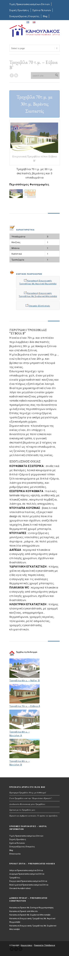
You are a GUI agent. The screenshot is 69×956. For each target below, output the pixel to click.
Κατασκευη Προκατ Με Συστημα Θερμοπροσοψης (31, 907)
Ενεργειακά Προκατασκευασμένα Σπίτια (28, 881)
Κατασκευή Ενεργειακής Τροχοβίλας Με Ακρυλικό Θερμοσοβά (37, 282)
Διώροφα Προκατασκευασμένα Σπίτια (26, 873)
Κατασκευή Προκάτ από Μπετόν (23, 911)
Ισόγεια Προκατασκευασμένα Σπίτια (26, 870)
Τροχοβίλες (14, 877)
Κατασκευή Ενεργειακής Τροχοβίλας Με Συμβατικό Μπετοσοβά (38, 294)
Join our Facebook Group (12, 75)
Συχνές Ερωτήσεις (19, 10)
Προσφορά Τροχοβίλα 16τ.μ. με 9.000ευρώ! (27, 792)
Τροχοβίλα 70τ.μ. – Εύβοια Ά (24, 706)
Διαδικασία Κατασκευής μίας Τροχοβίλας (27, 804)
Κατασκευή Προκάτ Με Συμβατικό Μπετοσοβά (29, 914)
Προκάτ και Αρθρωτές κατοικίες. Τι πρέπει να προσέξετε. (33, 815)
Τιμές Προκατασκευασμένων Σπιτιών (29, 4)
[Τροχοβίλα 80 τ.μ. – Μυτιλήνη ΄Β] (24, 757)
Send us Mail (12, 949)
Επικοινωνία (16, 22)
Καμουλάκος (26, 945)
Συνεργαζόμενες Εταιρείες (24, 16)
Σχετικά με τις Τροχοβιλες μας (22, 810)
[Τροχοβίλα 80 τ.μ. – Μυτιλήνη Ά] (24, 728)
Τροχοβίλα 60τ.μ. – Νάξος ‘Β (24, 680)
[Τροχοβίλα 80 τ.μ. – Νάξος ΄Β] (24, 676)
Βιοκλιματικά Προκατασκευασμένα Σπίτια (28, 884)
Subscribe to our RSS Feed (20, 949)
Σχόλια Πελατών (41, 10)
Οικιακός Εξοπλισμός (39, 305)
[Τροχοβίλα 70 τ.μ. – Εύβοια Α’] (24, 702)
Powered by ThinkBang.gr (44, 945)
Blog (45, 16)
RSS (16, 75)
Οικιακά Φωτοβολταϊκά (19, 888)
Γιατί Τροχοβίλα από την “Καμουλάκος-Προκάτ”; (30, 798)
